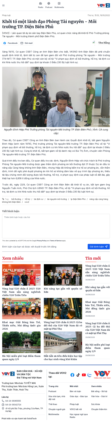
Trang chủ (53, 386)
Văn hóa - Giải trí (99, 396)
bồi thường (16, 199)
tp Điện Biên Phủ (78, 199)
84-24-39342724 (13, 404)
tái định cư (38, 199)
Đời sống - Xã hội (99, 391)
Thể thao (52, 404)
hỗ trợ (27, 199)
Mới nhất (74, 386)
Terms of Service (56, 240)
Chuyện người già (56, 409)
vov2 (27, 202)
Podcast (48, 7)
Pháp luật (6, 15)
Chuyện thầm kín (99, 409)
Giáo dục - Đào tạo (79, 396)
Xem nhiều (96, 386)
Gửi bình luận (97, 246)
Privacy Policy (42, 240)
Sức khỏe (95, 404)
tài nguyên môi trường (57, 199)
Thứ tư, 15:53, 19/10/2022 (99, 15)
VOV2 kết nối (76, 409)
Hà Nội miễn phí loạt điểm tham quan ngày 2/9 (97, 348)
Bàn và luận (75, 391)
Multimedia (59, 7)
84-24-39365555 (13, 401)
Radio (40, 7)
